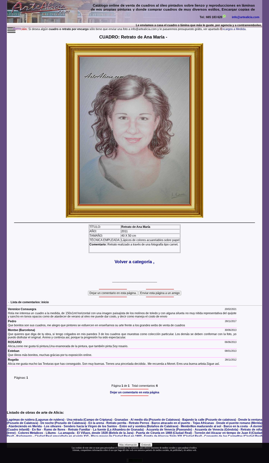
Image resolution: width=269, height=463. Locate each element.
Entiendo (146, 444)
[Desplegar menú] (14, 30)
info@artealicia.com (245, 17)
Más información (128, 444)
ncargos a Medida (233, 29)
